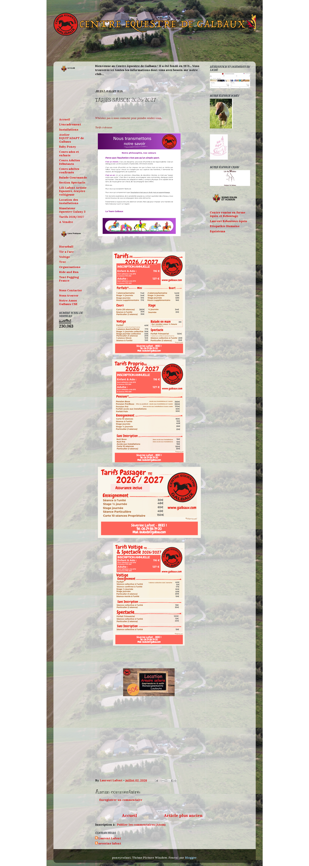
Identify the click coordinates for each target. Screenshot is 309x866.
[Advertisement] (75, 95)
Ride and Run (69, 272)
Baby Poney (67, 146)
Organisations (69, 267)
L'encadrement (70, 124)
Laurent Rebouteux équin (228, 221)
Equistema (217, 231)
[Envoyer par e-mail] (163, 780)
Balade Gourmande (73, 177)
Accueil (129, 815)
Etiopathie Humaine (224, 226)
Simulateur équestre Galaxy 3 (72, 210)
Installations (68, 129)
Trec (62, 262)
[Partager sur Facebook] (172, 780)
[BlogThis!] (166, 780)
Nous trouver (69, 295)
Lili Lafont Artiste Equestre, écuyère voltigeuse (72, 191)
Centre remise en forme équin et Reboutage (227, 214)
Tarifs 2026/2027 (71, 217)
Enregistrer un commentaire (120, 800)
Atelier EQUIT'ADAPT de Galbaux (71, 138)
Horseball (66, 246)
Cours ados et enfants (69, 153)
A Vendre (66, 222)
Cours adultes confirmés (69, 170)
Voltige (64, 257)
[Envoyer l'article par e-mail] (156, 780)
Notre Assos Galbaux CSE (68, 302)
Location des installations (68, 201)
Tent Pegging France (69, 278)
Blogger (191, 857)
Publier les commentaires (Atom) (141, 824)
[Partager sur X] (169, 780)
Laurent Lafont (109, 838)
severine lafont (109, 843)
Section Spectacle (72, 182)
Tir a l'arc (66, 252)
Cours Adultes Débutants (69, 162)
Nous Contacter (70, 290)
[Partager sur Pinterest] (175, 780)
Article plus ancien (183, 815)
